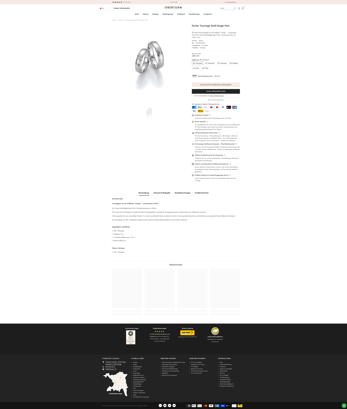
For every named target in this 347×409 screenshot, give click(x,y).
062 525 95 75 (110, 367)
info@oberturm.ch (111, 369)
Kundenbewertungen (182, 193)
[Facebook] (160, 405)
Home (114, 20)
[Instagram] (165, 405)
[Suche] (228, 8)
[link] (127, 311)
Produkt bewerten (202, 193)
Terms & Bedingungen (217, 96)
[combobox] (226, 8)
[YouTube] (174, 405)
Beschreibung (144, 193)
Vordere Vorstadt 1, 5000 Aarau (116, 362)
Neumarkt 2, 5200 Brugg (113, 364)
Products (120, 20)
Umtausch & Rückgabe (162, 193)
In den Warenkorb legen (215, 91)
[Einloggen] (239, 8)
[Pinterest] (169, 405)
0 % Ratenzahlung (230, 2)
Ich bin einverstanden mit (201, 96)
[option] (149, 61)
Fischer (201, 41)
